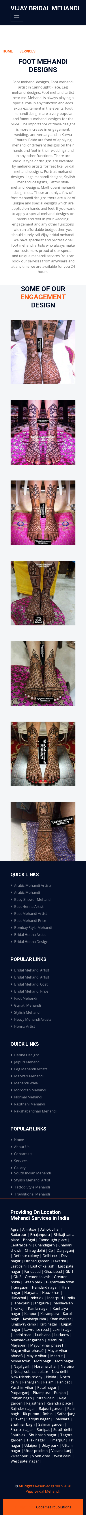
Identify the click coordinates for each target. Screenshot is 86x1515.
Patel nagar (47, 1387)
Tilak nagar (36, 1440)
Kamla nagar (39, 1308)
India (71, 1297)
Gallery (20, 1167)
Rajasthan (35, 1403)
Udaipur (31, 1445)
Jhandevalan (62, 1303)
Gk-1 (69, 1271)
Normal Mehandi (28, 1097)
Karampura (50, 1313)
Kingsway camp (24, 1324)
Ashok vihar (50, 1229)
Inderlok (37, 1297)
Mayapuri (19, 1345)
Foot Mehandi (25, 998)
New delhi (60, 1371)
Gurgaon (21, 1287)
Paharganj (31, 1382)
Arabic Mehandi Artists (33, 885)
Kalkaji (19, 1308)
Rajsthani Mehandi (29, 1104)
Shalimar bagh (23, 1424)
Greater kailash (38, 1276)
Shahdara (62, 1419)
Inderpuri (55, 1297)
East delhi (19, 1266)
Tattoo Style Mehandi (32, 1187)
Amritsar (29, 1229)
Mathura (55, 1340)
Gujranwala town (60, 1282)
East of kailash (42, 1266)
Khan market (61, 1318)
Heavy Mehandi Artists (32, 1019)
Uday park (50, 1445)
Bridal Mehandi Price (31, 991)
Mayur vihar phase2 (28, 1350)
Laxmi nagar (62, 1329)
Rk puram (31, 1413)
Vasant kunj (61, 1450)
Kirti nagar (49, 1324)
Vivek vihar (41, 1456)
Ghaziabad (53, 1271)
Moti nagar (64, 1361)
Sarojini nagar (38, 1419)
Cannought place (53, 1239)
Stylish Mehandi (27, 1012)
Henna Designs (26, 1055)
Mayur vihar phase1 (47, 1345)
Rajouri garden (51, 1408)
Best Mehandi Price (30, 920)
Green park (33, 1282)
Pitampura (42, 1392)
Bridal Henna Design (31, 941)
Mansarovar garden (28, 1340)
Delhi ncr (50, 1255)
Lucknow (62, 1334)
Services (27, 51)
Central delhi (21, 1245)
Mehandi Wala (26, 1083)
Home (8, 51)
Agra (15, 1229)
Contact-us (23, 1153)
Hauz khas (51, 1292)
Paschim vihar (22, 1387)
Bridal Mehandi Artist (31, 970)
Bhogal (29, 1239)
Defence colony (26, 1255)
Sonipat (43, 1429)
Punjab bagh (22, 1398)
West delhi (63, 1456)
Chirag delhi (35, 1250)
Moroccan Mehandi (30, 1090)
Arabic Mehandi (27, 892)
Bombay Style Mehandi (33, 927)
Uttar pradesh (36, 1450)
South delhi (63, 1429)
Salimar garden (51, 1424)
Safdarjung (66, 1413)
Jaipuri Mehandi (27, 1062)
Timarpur (57, 1440)
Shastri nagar (22, 1429)
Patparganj (20, 1392)
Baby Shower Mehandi (32, 899)
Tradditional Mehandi (32, 1194)
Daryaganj (65, 1250)
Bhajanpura (40, 1234)
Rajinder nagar (23, 1408)
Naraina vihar (46, 1366)
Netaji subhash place (31, 1371)
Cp (51, 1250)
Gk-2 (17, 1276)
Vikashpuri (20, 1456)
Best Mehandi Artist (30, 913)
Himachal (19, 1297)
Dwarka (60, 1261)
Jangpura (41, 1303)
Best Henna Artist (28, 906)
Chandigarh (45, 1245)
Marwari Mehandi (28, 1076)
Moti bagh (43, 1361)
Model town (21, 1361)
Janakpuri (21, 1303)
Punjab (60, 1392)
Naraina (67, 1366)
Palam (48, 1382)
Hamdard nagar (45, 1287)
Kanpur (30, 1313)
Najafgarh (22, 1366)
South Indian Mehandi (32, 1173)
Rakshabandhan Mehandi (35, 1111)
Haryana (31, 1292)
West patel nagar (25, 1461)
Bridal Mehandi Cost (31, 984)
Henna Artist (24, 1026)
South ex (18, 1434)
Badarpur (19, 1234)
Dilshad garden (37, 1261)
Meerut (57, 1355)
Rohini (48, 1413)
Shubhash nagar (43, 1434)
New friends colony (27, 1376)
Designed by (25, 1507)
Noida (51, 1376)
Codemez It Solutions (53, 1507)
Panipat (64, 1382)
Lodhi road (22, 1334)
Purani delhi (46, 1398)
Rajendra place (59, 1403)
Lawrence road (37, 1329)
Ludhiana (43, 1334)
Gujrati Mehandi (27, 1005)
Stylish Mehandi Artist (32, 1180)
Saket (18, 1419)
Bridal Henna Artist (30, 934)
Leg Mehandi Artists (30, 1069)
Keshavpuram (35, 1318)
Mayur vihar (36, 1355)
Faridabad (32, 1271)
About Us (22, 1146)
